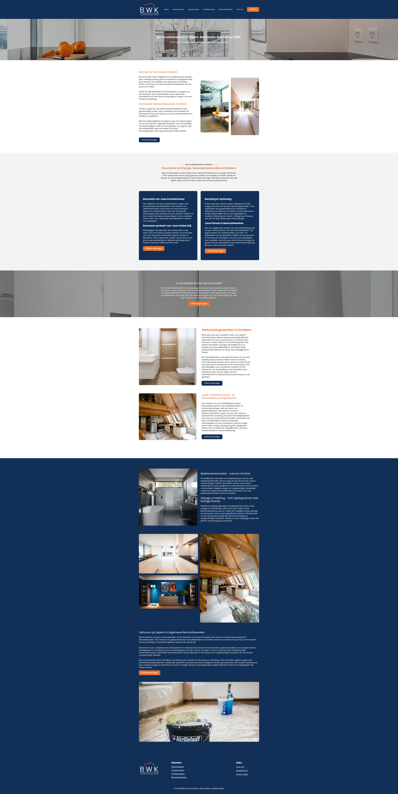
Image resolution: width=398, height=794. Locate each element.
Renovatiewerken (225, 9)
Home (166, 9)
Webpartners (242, 771)
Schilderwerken (209, 9)
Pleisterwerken (178, 9)
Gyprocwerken (193, 9)
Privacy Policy (242, 774)
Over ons (240, 9)
